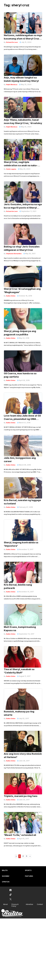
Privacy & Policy (15, 905)
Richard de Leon (12, 211)
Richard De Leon (12, 42)
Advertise (29, 904)
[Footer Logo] (12, 913)
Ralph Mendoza (11, 84)
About (5, 904)
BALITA (5, 870)
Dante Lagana (11, 169)
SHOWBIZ (5, 876)
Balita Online (10, 296)
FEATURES (29, 876)
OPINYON (5, 882)
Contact (40, 904)
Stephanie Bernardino (14, 253)
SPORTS (28, 870)
